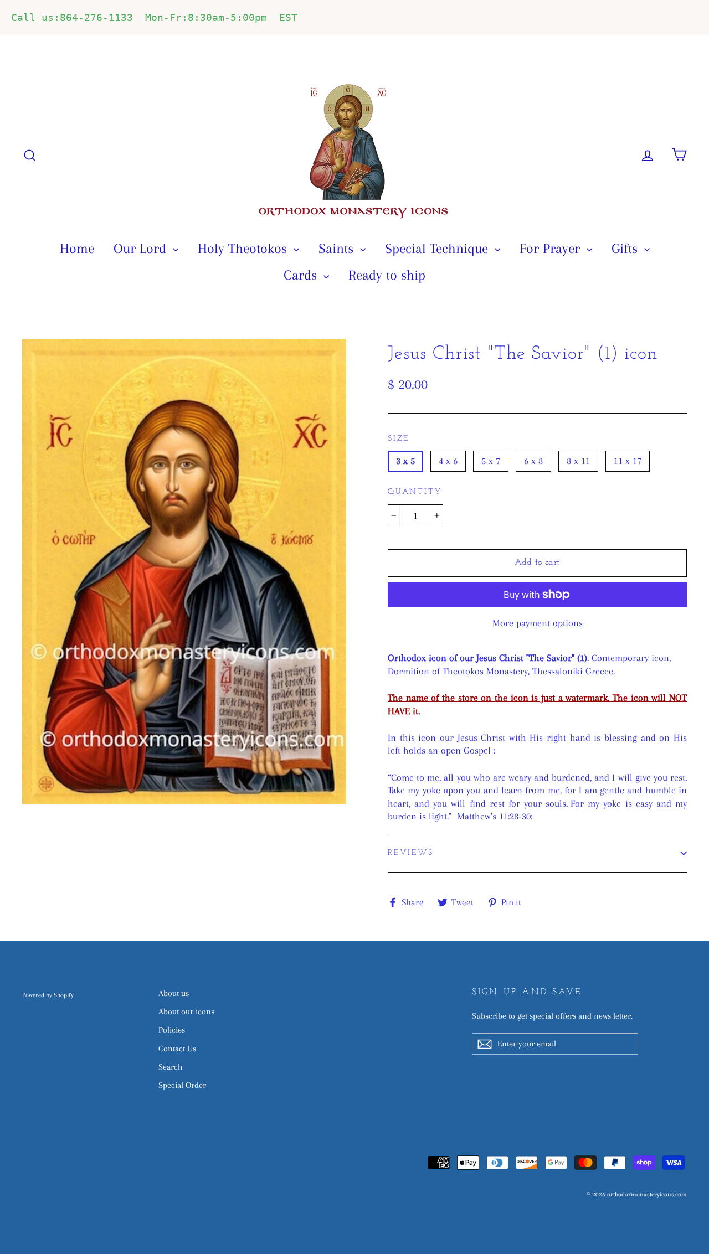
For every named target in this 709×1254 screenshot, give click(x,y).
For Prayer (552, 248)
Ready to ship (386, 275)
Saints (337, 248)
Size (398, 439)
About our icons (186, 1011)
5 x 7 (490, 460)
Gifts (626, 248)
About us (173, 993)
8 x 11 (578, 460)
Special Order (182, 1085)
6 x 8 (533, 460)
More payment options (537, 622)
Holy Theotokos (244, 248)
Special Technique (438, 248)
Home (77, 248)
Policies (171, 1030)
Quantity (414, 492)
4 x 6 (448, 460)
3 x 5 (405, 460)
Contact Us (177, 1049)
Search (170, 1067)
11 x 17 (627, 460)
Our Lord (142, 248)
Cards (302, 275)
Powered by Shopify (48, 995)
